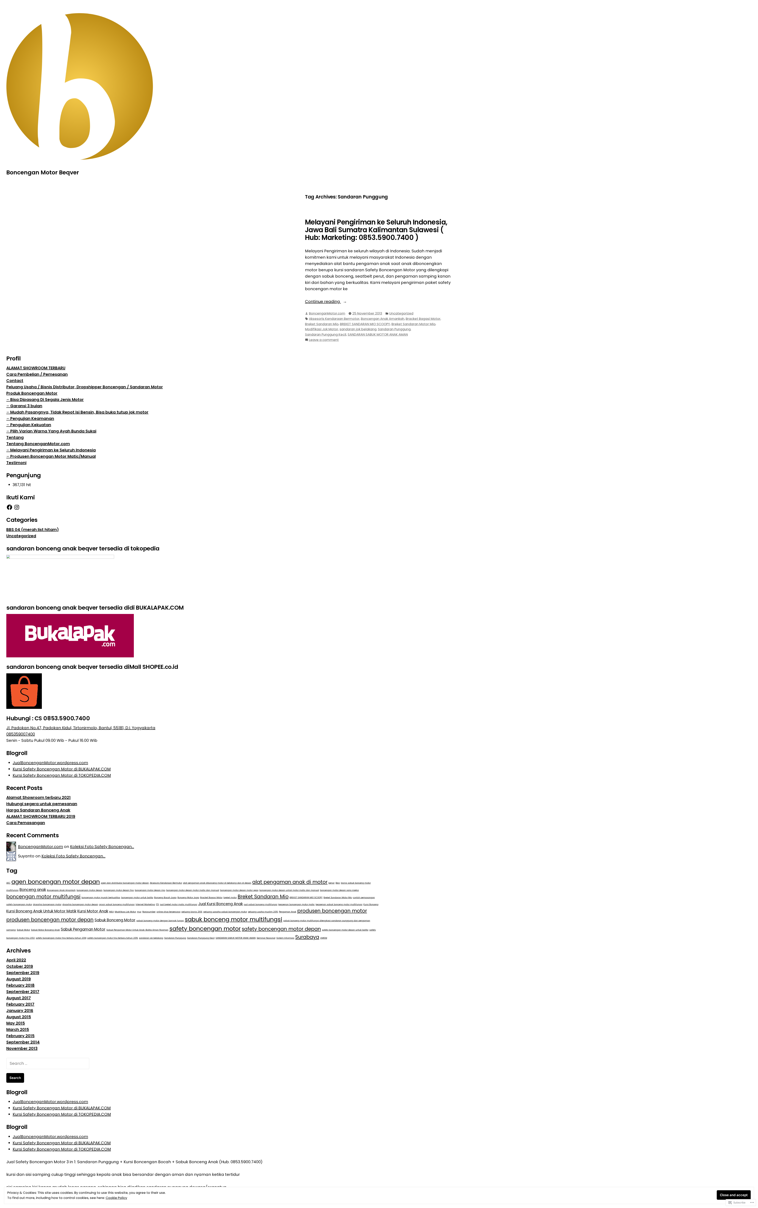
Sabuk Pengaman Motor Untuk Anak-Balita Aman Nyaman (137, 929)
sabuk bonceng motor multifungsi (233, 919)
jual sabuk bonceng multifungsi (260, 904)
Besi (338, 882)
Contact (14, 380)
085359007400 (20, 734)
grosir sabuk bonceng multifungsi (117, 904)
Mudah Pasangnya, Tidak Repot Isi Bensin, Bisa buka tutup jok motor (79, 412)
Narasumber (149, 911)
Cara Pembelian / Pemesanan (37, 374)
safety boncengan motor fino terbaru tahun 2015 (112, 938)
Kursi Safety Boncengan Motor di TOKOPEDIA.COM (62, 775)
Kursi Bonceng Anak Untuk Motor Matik (41, 911)
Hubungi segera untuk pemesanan (41, 804)
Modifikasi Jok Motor (321, 329)
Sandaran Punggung (394, 329)
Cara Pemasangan (25, 822)
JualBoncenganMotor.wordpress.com (50, 762)
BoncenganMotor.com (327, 313)
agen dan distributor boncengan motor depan (125, 882)
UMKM (323, 938)
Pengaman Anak (287, 911)
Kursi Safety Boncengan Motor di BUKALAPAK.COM (62, 769)
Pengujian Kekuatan (30, 425)
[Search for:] (47, 1063)
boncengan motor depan (89, 890)
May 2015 (15, 1023)
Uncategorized (401, 313)
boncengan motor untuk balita (137, 897)
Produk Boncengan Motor (31, 393)
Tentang (15, 437)
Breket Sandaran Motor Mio (413, 324)
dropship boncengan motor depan (80, 904)
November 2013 (22, 1048)
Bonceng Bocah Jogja (165, 897)
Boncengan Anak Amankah (382, 318)
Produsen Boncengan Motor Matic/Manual (53, 456)
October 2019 (19, 966)
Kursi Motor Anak (92, 911)
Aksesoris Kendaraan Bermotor (334, 318)
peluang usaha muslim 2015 (263, 911)
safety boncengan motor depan (281, 928)
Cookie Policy (116, 1198)
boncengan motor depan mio (150, 890)
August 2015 (18, 1017)
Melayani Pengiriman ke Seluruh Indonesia (53, 450)
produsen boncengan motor (332, 910)
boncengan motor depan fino (118, 890)
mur (139, 911)
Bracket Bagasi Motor (423, 318)
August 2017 (18, 998)
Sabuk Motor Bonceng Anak (45, 929)
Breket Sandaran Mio (322, 324)
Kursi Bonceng (370, 904)
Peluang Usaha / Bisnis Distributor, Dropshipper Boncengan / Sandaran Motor (84, 387)
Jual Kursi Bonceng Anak (220, 904)
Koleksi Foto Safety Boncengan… (102, 846)
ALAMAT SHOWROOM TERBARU (35, 368)
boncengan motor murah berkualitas (101, 897)
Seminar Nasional (266, 938)
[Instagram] (17, 507)
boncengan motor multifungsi (43, 896)
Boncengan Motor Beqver (42, 172)
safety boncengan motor (205, 928)
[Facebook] (9, 507)
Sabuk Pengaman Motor (83, 929)
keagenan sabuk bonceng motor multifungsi (339, 904)
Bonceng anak (33, 889)
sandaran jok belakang (358, 329)
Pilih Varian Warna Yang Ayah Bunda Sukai (53, 431)
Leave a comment (324, 340)
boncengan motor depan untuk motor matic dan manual (289, 890)
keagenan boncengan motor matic (296, 904)
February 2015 (20, 1036)
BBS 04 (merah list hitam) (32, 529)
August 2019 (18, 979)
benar (331, 882)
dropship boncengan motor (47, 904)
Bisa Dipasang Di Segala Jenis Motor (47, 399)
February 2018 (20, 985)
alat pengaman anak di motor (289, 882)
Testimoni (16, 462)
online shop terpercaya (168, 911)
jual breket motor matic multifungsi (178, 904)
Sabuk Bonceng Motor (115, 920)
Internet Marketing (145, 904)
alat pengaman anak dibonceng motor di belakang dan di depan (217, 882)
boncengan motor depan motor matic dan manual (192, 890)
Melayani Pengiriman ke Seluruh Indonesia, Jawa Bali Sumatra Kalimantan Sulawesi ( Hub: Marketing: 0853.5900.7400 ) (376, 229)
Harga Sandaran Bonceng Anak (38, 810)
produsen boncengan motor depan (50, 919)
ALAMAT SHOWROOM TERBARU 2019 (40, 816)
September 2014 (23, 1042)
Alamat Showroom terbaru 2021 (38, 797)
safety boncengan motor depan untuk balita (345, 929)
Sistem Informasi (285, 938)
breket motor (230, 897)
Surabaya (307, 937)
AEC (8, 882)
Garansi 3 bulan (26, 406)
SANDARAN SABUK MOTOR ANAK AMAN (378, 334)
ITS (157, 904)
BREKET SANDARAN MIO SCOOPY (365, 324)
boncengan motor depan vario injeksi (339, 890)
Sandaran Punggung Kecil (325, 334)
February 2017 (20, 1004)
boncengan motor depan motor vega (239, 890)
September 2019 (22, 972)
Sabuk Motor (23, 929)
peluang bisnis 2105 (191, 911)
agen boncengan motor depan (55, 882)
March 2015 (17, 1029)
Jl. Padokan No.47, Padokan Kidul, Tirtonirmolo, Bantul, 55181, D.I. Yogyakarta (80, 728)
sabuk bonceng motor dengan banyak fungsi (160, 920)
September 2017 (22, 991)
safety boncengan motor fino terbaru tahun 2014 (61, 938)
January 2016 (19, 1010)
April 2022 (16, 960)
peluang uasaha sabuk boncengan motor (225, 911)
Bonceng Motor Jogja (188, 897)
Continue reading (323, 301)
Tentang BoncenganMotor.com (38, 443)
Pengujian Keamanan (32, 418)
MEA (111, 911)
